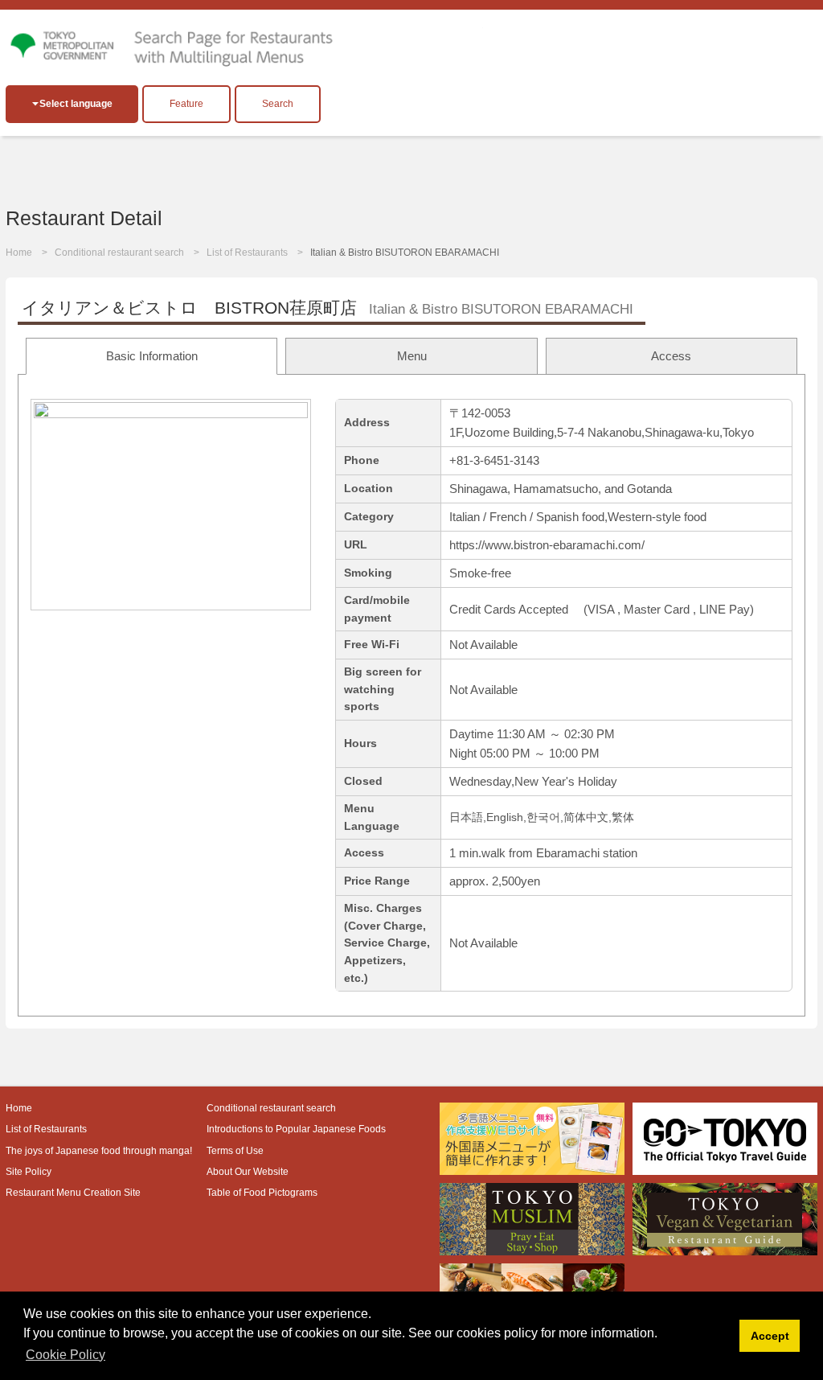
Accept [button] (770, 1335)
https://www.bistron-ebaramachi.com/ (547, 545)
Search (277, 103)
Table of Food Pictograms (262, 1192)
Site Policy (28, 1171)
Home (19, 252)
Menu (412, 356)
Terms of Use (235, 1150)
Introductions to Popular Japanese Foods (296, 1129)
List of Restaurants (247, 252)
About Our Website (248, 1171)
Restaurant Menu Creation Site (73, 1192)
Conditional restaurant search (119, 252)
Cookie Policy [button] (65, 1355)
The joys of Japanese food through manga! (99, 1150)
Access (671, 356)
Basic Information (152, 356)
